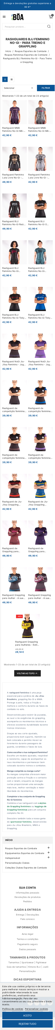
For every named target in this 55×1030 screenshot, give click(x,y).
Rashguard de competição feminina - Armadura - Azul (40, 410)
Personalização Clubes (17, 863)
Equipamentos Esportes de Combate (24, 853)
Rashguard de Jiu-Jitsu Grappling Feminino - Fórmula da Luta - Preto (14, 503)
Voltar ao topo (27, 673)
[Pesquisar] (49, 26)
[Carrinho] (51, 17)
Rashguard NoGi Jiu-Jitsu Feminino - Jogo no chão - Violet (39, 363)
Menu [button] (4, 17)
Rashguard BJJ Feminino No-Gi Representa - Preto (12, 270)
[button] (48, 847)
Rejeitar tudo (27, 1023)
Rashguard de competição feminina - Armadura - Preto (14, 410)
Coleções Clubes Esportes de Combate (26, 867)
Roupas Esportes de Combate (21, 848)
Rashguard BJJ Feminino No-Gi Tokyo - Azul (40, 316)
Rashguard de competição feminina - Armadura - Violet (40, 456)
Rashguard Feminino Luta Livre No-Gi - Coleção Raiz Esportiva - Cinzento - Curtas (40, 176)
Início (9, 840)
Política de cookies (12, 1008)
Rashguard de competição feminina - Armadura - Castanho (14, 456)
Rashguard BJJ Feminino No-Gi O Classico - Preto (37, 223)
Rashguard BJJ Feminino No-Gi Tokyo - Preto (14, 316)
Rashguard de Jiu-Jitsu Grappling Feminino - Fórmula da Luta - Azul (40, 503)
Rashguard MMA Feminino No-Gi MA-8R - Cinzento (40, 129)
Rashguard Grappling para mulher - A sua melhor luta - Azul (13, 597)
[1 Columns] (11, 79)
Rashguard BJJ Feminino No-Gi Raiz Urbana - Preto (13, 223)
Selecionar (19, 88)
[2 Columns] (4, 79)
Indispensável (12, 858)
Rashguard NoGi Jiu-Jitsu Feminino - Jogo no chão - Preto (13, 363)
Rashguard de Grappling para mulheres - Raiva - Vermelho (12, 550)
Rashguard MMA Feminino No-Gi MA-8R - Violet (14, 129)
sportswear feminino (21, 822)
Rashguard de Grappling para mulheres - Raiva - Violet (38, 550)
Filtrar (46, 87)
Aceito (27, 1015)
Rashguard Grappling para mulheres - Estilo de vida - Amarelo (26, 643)
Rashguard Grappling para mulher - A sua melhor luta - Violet (39, 597)
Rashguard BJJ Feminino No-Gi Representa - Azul (38, 270)
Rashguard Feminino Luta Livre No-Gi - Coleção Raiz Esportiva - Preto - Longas (13, 176)
